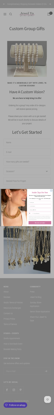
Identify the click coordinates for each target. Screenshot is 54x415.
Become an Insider (40, 222)
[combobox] (31, 213)
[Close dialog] (51, 190)
